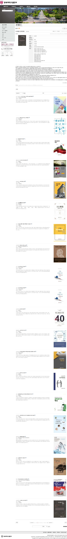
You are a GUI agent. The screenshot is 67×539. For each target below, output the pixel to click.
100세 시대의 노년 (23, 245)
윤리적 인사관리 (22, 372)
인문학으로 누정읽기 (21, 457)
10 (47, 522)
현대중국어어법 (21, 138)
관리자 (17, 33)
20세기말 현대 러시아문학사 (23, 479)
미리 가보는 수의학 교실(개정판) (27, 96)
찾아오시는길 (63, 532)
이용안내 (54, 532)
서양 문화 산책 (22, 181)
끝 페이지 (50, 522)
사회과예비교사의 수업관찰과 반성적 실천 (27, 415)
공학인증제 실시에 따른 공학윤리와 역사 (25, 394)
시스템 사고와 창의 (20, 31)
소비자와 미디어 (22, 330)
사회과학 (27, 31)
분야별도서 (18, 24)
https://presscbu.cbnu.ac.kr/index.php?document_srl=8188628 (58, 33)
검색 (49, 526)
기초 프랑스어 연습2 (21, 287)
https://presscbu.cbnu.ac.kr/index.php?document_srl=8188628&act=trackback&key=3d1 (31, 85)
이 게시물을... (65, 82)
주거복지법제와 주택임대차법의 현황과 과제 (27, 351)
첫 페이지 (32, 522)
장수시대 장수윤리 (23, 160)
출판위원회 (49, 532)
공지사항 (44, 532)
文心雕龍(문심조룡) (21, 202)
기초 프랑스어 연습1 (21, 266)
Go (24, 93)
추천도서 (58, 532)
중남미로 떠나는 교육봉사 (24, 117)
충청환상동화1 (22, 436)
